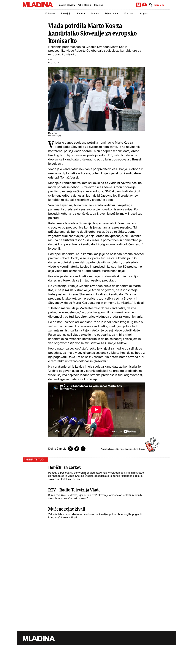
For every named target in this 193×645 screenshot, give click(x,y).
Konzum (128, 13)
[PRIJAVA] (144, 5)
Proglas (144, 13)
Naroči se (159, 5)
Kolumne (50, 13)
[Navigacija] (168, 4)
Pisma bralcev (107, 449)
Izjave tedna (111, 13)
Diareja (95, 13)
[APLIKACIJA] (138, 5)
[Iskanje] (150, 5)
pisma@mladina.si (136, 449)
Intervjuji (65, 13)
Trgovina (98, 5)
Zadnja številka (67, 5)
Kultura (81, 13)
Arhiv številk (84, 5)
